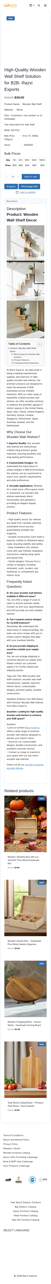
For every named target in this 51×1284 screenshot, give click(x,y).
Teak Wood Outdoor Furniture (25, 1202)
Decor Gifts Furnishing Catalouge (20, 1157)
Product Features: (22, 360)
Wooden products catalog (16, 1152)
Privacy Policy (10, 1144)
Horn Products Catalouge (16, 1165)
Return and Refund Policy (16, 1139)
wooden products (34, 764)
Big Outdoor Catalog (25, 1206)
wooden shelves (15, 768)
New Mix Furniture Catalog (25, 1219)
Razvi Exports (32, 727)
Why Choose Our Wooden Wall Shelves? (27, 355)
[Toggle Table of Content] (38, 344)
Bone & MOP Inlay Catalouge (18, 1161)
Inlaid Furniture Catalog (26, 1215)
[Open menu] (45, 5)
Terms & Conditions (13, 1135)
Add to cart (30, 176)
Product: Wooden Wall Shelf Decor (23, 349)
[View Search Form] (38, 5)
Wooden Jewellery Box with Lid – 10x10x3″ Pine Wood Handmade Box (24, 860)
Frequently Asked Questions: (26, 363)
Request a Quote (11, 1148)
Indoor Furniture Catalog (25, 1211)
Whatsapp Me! (29, 186)
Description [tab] (12, 201)
